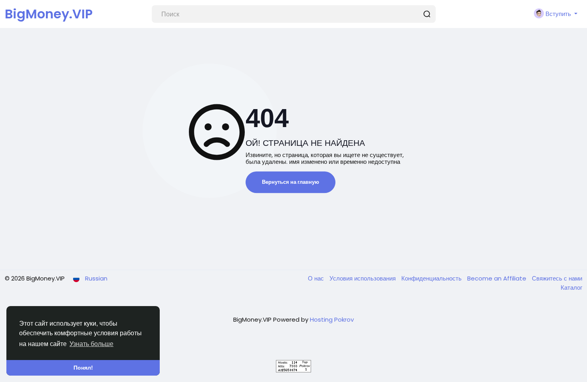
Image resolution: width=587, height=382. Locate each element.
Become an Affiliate (497, 278)
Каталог (571, 287)
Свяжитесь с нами (557, 278)
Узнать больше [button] (91, 343)
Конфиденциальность (432, 278)
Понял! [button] (83, 367)
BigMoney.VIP (49, 14)
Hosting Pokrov (332, 319)
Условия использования (363, 278)
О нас (316, 278)
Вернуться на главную (290, 182)
